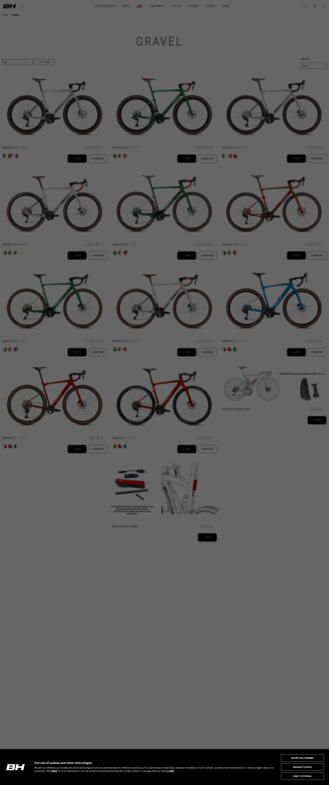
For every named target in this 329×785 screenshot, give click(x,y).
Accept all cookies (302, 758)
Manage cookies (302, 767)
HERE (54, 770)
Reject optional (302, 776)
